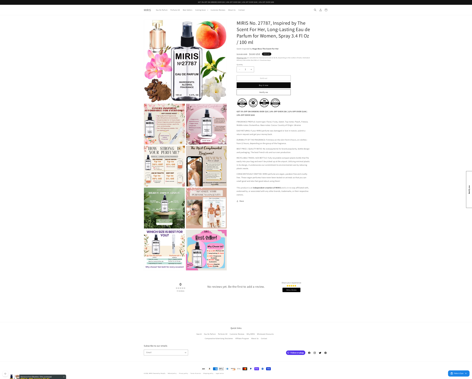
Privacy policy (183, 373)
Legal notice (220, 373)
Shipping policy (208, 373)
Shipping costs (242, 58)
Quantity (240, 65)
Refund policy (172, 373)
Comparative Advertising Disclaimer (219, 338)
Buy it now (263, 85)
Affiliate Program (242, 338)
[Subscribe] (185, 353)
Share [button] (241, 201)
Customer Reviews (237, 334)
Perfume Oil (223, 334)
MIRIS (151, 373)
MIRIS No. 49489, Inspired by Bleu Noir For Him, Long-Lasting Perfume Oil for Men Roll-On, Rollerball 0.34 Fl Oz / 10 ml (36, 370)
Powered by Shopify (159, 373)
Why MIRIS (251, 334)
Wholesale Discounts (265, 334)
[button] (201, 10)
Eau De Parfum (210, 334)
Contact (264, 338)
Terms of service (195, 373)
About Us (255, 338)
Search (199, 334)
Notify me (263, 92)
